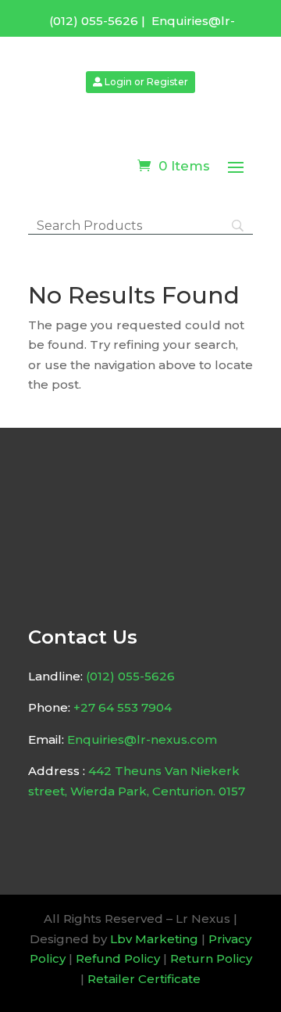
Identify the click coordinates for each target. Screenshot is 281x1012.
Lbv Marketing (154, 938)
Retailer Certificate (144, 978)
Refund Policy (118, 958)
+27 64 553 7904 (122, 707)
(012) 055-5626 (93, 20)
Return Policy (211, 958)
